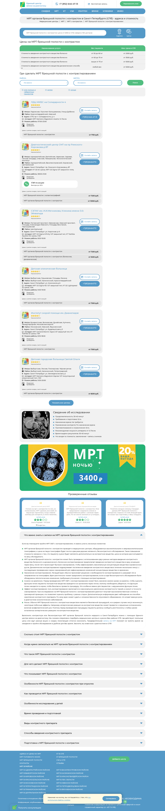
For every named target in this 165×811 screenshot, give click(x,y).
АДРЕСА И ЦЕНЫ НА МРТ (30, 754)
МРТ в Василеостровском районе (72, 770)
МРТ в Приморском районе (33, 789)
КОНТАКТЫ (24, 763)
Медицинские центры (49, 21)
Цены (129, 35)
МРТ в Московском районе (32, 783)
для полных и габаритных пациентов (30, 92)
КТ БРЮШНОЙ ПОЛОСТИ (66, 757)
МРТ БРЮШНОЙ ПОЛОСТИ (31, 760)
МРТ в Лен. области (65, 780)
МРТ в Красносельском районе (34, 780)
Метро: (76, 78)
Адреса (119, 35)
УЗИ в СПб (60, 760)
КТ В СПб (60, 754)
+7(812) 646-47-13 (89, 117)
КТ (64, 11)
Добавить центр (119, 759)
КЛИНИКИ (108, 11)
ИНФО (120, 11)
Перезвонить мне (130, 4)
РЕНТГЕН (82, 11)
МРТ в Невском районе (67, 783)
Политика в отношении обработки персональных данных (42, 799)
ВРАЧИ (95, 11)
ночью (73, 90)
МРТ (56, 11)
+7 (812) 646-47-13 (68, 4)
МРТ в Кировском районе (32, 776)
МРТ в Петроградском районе (34, 786)
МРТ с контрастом (74, 21)
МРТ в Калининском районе (69, 773)
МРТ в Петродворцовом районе (71, 786)
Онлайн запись (90, 110)
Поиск (135, 83)
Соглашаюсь (111, 799)
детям (50, 90)
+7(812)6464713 (89, 162)
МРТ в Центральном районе (33, 793)
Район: (23, 78)
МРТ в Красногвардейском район (72, 776)
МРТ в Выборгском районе (32, 773)
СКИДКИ (46, 11)
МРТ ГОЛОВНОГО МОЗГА (30, 757)
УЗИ (72, 11)
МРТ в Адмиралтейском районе (35, 770)
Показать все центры (61, 403)
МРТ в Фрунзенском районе (69, 789)
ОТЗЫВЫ (60, 763)
